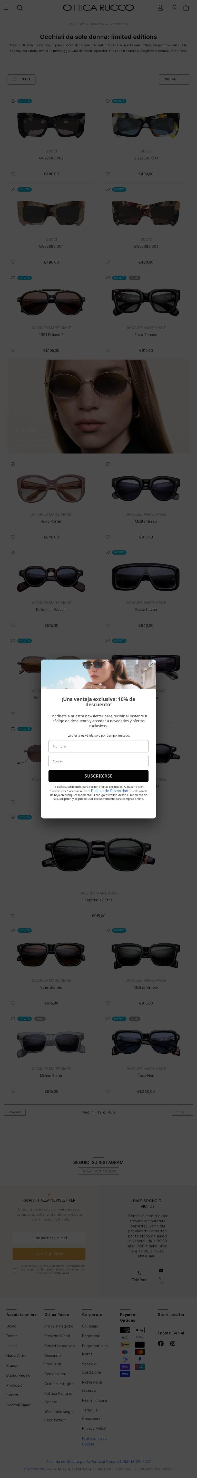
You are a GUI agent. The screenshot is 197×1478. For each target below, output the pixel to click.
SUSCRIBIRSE (99, 776)
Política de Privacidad (109, 791)
